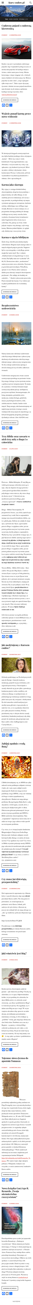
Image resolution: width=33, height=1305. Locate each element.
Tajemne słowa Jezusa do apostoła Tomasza (15, 1059)
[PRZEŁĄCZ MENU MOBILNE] (3, 2)
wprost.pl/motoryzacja (9, 94)
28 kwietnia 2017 (15, 654)
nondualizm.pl (23, 1277)
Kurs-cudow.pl (17, 2)
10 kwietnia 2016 (15, 1067)
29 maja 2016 (13, 959)
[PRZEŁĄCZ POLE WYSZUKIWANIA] (30, 2)
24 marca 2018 (14, 315)
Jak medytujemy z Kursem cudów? (15, 646)
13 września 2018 (15, 123)
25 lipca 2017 (13, 448)
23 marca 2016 (14, 1203)
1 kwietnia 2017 (14, 753)
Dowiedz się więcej (9, 100)
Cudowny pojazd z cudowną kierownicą (16, 27)
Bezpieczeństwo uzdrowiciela (10, 307)
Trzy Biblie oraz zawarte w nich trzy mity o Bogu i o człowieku (16, 439)
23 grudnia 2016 (14, 888)
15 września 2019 (15, 35)
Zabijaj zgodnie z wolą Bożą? (13, 745)
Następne (16, 1301)
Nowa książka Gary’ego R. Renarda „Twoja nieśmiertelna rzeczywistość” (15, 1193)
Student (4, 35)
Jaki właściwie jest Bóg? (14, 953)
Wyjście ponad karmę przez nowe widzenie (16, 115)
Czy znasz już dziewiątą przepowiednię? (14, 880)
